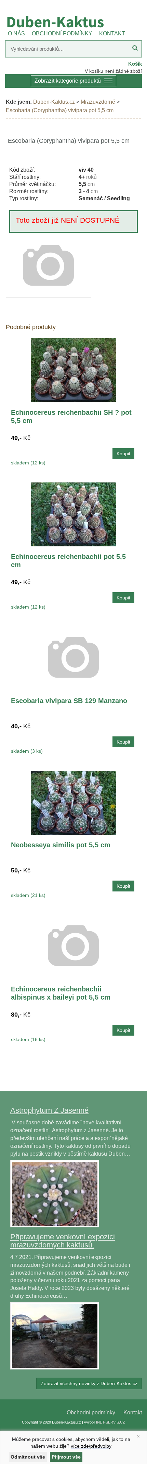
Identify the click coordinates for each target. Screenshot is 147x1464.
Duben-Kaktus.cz (54, 102)
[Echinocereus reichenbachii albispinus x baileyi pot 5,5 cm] (73, 945)
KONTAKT (112, 33)
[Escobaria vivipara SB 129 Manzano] (73, 657)
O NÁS (16, 33)
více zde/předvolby (91, 1446)
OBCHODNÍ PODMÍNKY (62, 33)
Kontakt (132, 1412)
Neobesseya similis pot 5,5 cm (60, 845)
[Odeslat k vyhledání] (135, 49)
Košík (135, 64)
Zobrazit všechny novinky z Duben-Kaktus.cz (89, 1383)
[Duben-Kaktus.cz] (73, 22)
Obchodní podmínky (91, 1412)
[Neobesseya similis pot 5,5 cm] (73, 802)
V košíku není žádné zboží (113, 71)
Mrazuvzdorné (98, 102)
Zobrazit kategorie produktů (68, 81)
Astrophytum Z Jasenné (49, 1110)
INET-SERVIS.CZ (110, 1422)
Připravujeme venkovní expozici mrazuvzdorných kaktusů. (62, 1240)
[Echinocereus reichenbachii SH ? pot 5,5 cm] (73, 370)
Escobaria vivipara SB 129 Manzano (69, 700)
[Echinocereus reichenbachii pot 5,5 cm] (73, 514)
